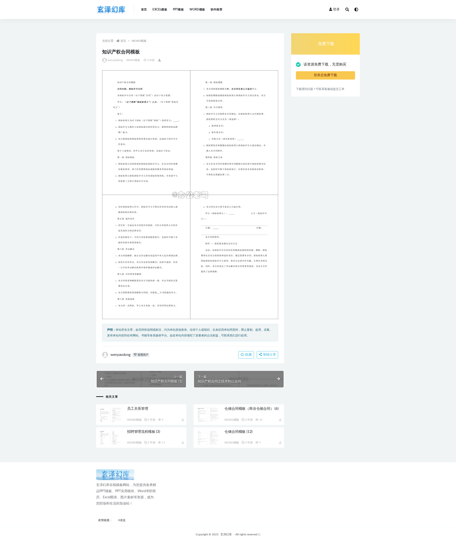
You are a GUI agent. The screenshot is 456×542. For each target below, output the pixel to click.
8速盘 (122, 520)
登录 (336, 9)
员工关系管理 (137, 408)
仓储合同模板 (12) (238, 432)
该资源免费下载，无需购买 (325, 64)
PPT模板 (178, 9)
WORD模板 (197, 9)
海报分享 (269, 354)
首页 (144, 9)
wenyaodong (115, 60)
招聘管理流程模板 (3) (143, 432)
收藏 (248, 354)
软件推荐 (216, 9)
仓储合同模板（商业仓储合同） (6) (251, 408)
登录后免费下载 (325, 75)
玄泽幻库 (226, 534)
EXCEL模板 (159, 9)
